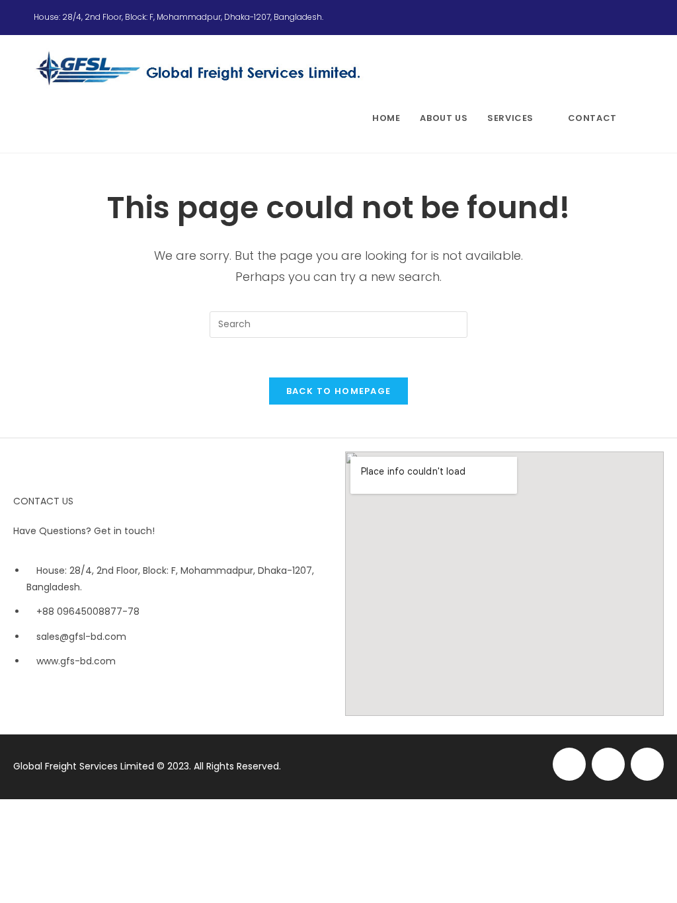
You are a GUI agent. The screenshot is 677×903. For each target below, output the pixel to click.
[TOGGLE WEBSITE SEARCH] (640, 118)
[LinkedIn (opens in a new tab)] (637, 17)
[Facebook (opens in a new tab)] (608, 17)
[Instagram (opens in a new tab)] (623, 17)
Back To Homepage (338, 391)
